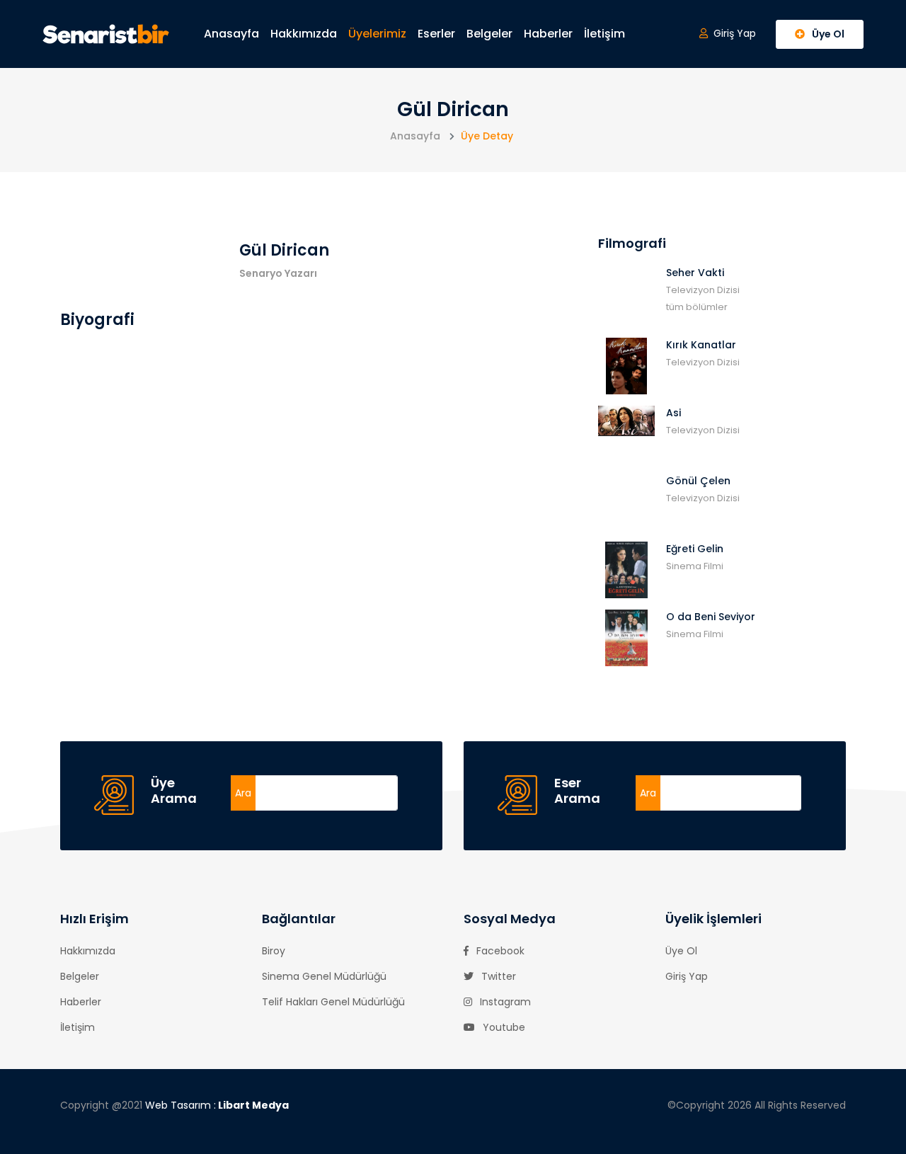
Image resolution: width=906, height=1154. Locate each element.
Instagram (504, 1002)
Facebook (499, 951)
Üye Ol (681, 951)
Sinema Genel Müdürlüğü (324, 976)
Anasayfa (231, 33)
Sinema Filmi (694, 566)
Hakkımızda (303, 33)
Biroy (273, 951)
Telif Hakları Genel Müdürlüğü (333, 1002)
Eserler (436, 33)
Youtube (502, 1027)
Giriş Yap (686, 976)
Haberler (548, 33)
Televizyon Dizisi (703, 290)
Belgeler (489, 33)
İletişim (604, 33)
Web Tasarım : (217, 1105)
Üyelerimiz (377, 33)
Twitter (497, 976)
